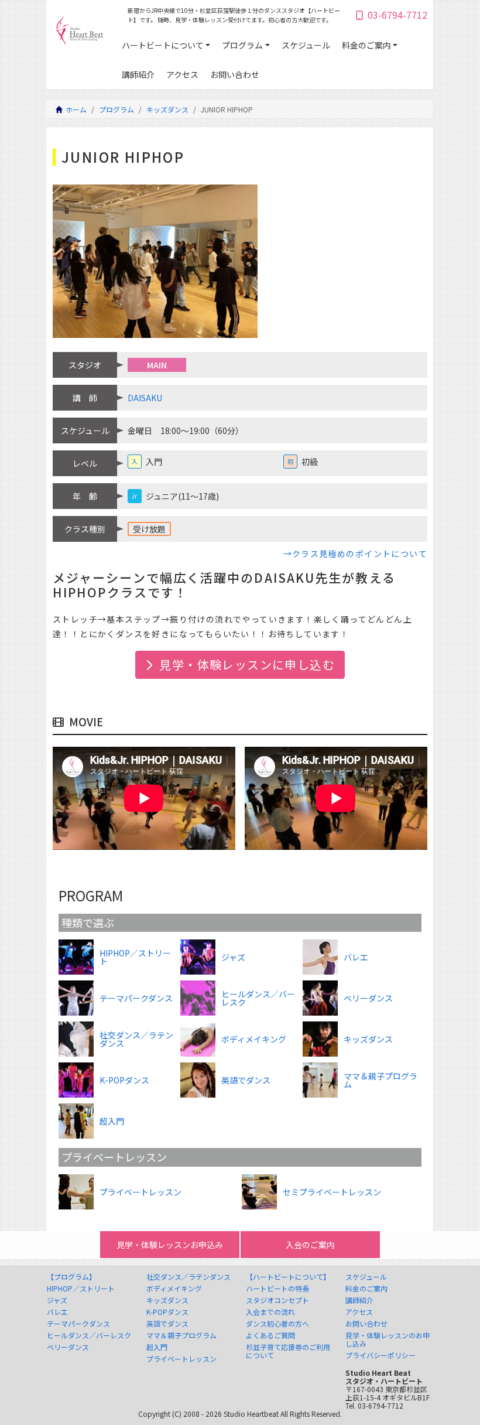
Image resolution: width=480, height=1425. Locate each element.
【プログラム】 (71, 1277)
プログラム (242, 45)
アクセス (182, 74)
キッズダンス (167, 109)
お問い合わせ (234, 74)
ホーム (76, 109)
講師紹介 (138, 74)
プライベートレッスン (181, 1359)
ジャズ (57, 1300)
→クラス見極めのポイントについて (355, 553)
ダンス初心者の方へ (277, 1324)
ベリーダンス (68, 1347)
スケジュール (306, 45)
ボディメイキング (174, 1288)
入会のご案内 (310, 1244)
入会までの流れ (270, 1312)
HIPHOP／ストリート (81, 1288)
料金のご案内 (366, 45)
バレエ (57, 1312)
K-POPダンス (167, 1312)
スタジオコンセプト (277, 1300)
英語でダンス (167, 1324)
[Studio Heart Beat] (80, 33)
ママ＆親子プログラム (181, 1335)
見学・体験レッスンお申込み (169, 1244)
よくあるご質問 (270, 1335)
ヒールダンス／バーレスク (89, 1335)
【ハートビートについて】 (288, 1277)
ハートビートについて (163, 45)
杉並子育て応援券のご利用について (288, 1351)
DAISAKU (145, 398)
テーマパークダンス (78, 1324)
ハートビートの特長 (277, 1288)
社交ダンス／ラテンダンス (188, 1277)
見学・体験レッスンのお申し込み (387, 1339)
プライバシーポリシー (380, 1355)
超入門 (156, 1347)
